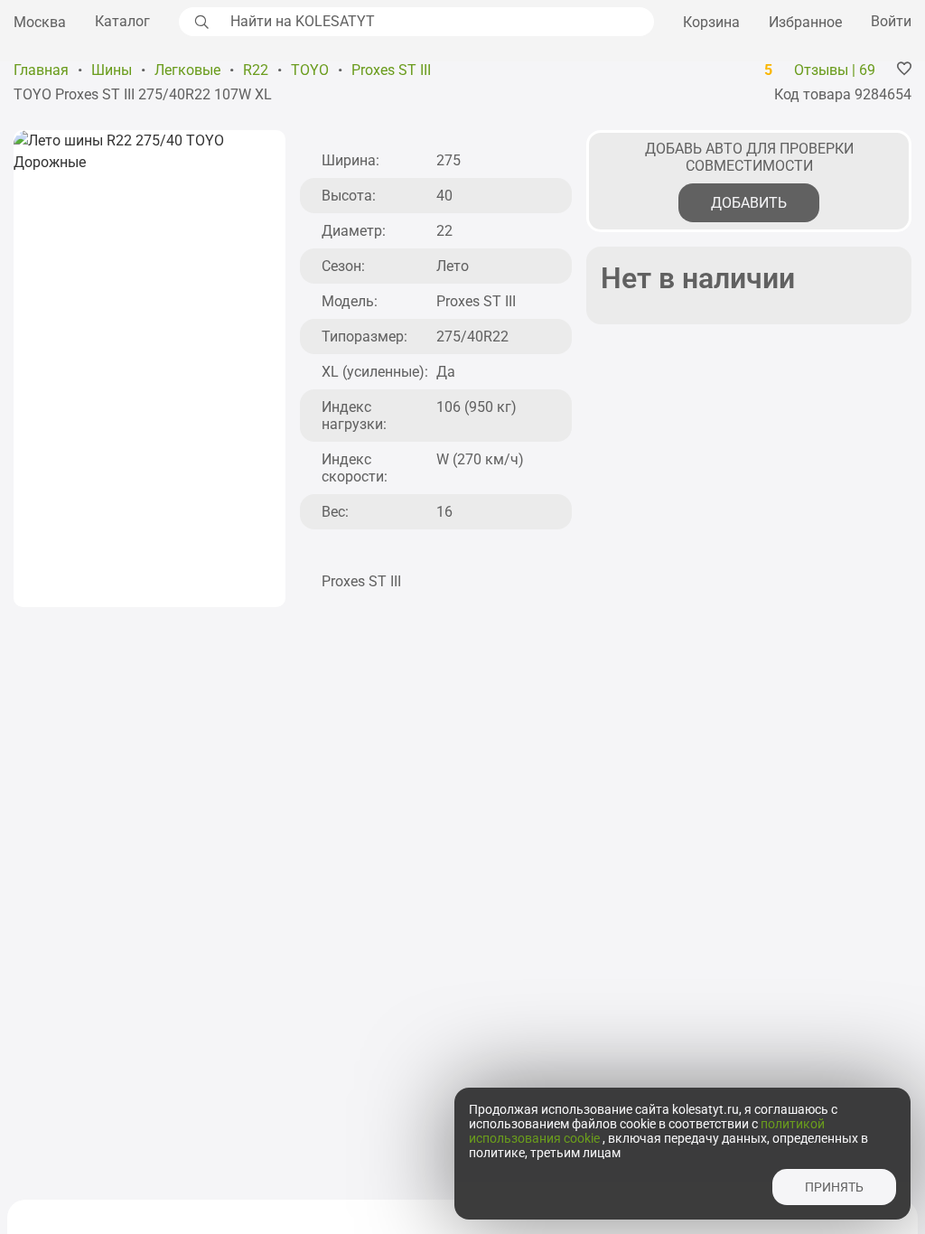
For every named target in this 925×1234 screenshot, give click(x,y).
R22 (255, 70)
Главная (41, 70)
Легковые (187, 70)
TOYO (310, 70)
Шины (111, 70)
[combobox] (437, 21)
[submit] (199, 21)
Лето (452, 266)
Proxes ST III (391, 70)
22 (444, 230)
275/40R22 (472, 336)
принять (834, 1187)
